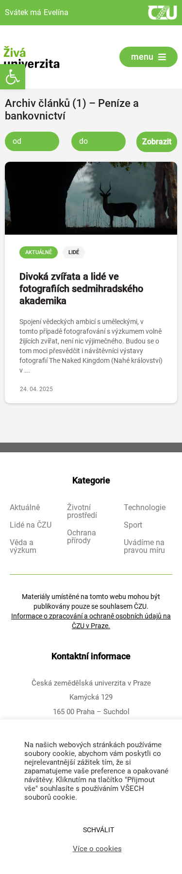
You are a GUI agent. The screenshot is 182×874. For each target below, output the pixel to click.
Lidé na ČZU (30, 525)
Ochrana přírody (81, 537)
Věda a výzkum (23, 546)
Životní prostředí (82, 511)
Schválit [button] (98, 829)
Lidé (73, 252)
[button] (12, 76)
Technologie (144, 508)
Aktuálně (38, 252)
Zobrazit (156, 141)
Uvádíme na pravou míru (144, 546)
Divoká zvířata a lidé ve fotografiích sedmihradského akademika (81, 289)
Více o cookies (97, 848)
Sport (133, 525)
